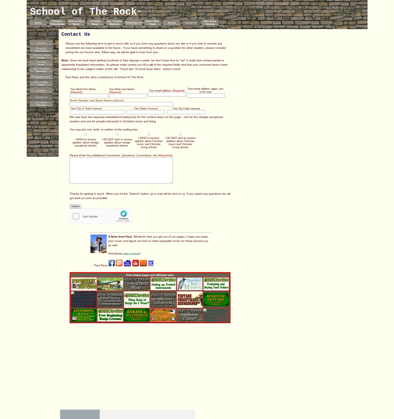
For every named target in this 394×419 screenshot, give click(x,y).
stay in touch (132, 253)
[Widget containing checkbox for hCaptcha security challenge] (101, 216)
